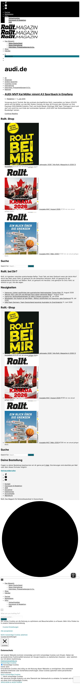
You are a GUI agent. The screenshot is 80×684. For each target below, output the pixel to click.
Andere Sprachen (11, 82)
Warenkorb (9, 495)
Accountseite (9, 494)
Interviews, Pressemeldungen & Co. (21, 47)
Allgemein (8, 80)
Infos (6, 16)
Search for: (5, 266)
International (9, 86)
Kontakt (7, 484)
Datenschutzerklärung (9, 661)
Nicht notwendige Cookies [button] (10, 674)
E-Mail (46, 465)
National (8, 89)
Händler (7, 51)
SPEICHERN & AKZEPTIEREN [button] (11, 682)
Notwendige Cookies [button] (8, 663)
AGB (10, 22)
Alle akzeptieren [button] (7, 631)
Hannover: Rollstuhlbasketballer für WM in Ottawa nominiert (27, 296)
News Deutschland (15, 43)
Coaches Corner (11, 84)
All (6, 78)
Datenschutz (9, 492)
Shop (6, 49)
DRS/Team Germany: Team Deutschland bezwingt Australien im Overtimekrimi (33, 302)
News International (15, 45)
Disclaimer (8, 490)
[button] (5, 54)
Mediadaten (9, 14)
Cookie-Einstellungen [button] (10, 627)
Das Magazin (9, 41)
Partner (7, 12)
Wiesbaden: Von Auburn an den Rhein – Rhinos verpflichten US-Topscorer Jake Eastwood (38, 298)
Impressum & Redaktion (17, 20)
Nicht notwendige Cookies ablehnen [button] (14, 635)
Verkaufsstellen (14, 18)
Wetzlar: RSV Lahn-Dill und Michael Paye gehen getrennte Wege (28, 294)
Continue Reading (11, 114)
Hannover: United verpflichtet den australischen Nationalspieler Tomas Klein (33, 293)
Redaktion (10, 99)
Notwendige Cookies (11, 665)
